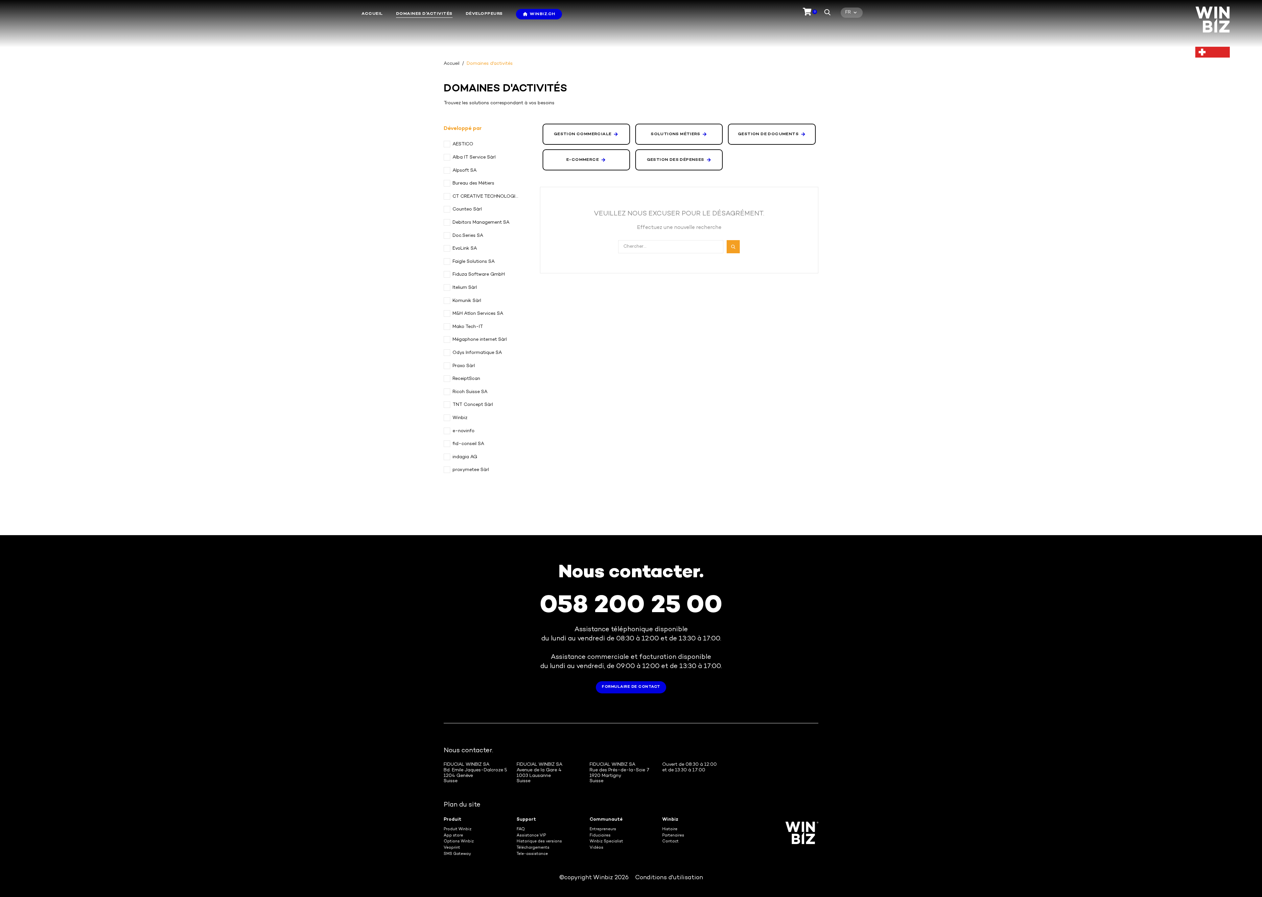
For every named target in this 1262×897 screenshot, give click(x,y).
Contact (670, 841)
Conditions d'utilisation (669, 878)
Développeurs (484, 14)
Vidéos (596, 848)
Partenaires (673, 836)
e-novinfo (464, 431)
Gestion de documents (768, 134)
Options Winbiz (459, 841)
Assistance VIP (531, 836)
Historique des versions (539, 841)
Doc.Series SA (468, 235)
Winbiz (460, 417)
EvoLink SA (465, 248)
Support (526, 819)
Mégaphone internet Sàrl (480, 339)
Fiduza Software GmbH (479, 274)
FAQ (521, 829)
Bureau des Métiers (473, 183)
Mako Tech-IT (468, 326)
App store (453, 836)
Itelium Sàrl (465, 287)
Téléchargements (533, 848)
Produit (452, 819)
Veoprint (452, 848)
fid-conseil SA (468, 443)
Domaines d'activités (424, 14)
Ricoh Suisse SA (470, 391)
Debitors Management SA (481, 222)
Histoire (669, 829)
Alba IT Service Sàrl (474, 157)
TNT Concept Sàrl (473, 404)
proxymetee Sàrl (471, 469)
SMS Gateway (457, 854)
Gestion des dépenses (675, 160)
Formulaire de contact (631, 687)
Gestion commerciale (583, 134)
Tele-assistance (532, 854)
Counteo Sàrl (467, 209)
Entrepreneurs (603, 829)
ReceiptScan (466, 378)
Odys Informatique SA (477, 352)
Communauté (606, 819)
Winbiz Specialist (606, 841)
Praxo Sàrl (464, 365)
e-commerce (582, 160)
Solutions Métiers (675, 134)
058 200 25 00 (631, 606)
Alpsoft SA (465, 170)
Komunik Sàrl (467, 300)
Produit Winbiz (458, 829)
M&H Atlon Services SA (478, 313)
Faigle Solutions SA (474, 261)
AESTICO (463, 144)
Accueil (372, 14)
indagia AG (465, 457)
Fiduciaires (600, 836)
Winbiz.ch (542, 14)
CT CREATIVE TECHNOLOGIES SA (486, 196)
